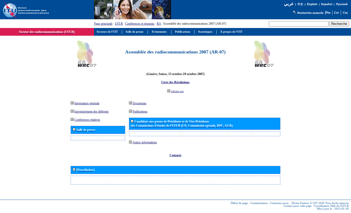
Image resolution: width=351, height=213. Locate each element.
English (312, 4)
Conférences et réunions (139, 23)
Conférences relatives (87, 120)
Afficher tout (177, 91)
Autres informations (145, 142)
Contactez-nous (279, 203)
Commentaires (259, 203)
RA (159, 23)
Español (326, 4)
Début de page (239, 203)
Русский (342, 4)
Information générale (86, 103)
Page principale (103, 23)
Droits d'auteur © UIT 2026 (308, 203)
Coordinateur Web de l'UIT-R (331, 206)
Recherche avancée (310, 12)
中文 (300, 4)
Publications (140, 111)
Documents (139, 103)
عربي (289, 3)
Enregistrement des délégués (91, 111)
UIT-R (119, 23)
